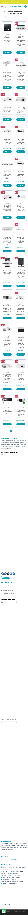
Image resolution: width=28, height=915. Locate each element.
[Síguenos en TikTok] (8, 573)
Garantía (5, 587)
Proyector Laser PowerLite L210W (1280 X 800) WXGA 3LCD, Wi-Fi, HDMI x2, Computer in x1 (7, 378)
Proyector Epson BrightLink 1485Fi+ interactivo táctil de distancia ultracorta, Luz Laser (7, 76)
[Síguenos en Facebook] (2, 573)
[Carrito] (25, 6)
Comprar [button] (8, 52)
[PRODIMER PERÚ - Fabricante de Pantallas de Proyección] (13, 6)
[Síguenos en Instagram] (5, 573)
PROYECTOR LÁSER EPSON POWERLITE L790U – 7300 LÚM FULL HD (21, 308)
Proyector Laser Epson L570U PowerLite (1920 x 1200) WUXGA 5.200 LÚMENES (7, 308)
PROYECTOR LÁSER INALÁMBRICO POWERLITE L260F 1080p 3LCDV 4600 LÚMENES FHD (7, 342)
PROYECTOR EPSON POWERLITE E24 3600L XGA (7, 141)
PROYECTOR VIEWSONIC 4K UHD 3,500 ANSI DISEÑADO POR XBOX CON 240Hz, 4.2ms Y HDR (21, 413)
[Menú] (2, 6)
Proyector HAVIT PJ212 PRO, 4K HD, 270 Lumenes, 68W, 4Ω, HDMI (21, 240)
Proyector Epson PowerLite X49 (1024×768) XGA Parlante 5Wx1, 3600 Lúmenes (7, 207)
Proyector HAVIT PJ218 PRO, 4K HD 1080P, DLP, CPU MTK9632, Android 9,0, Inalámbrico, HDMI (21, 275)
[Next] (17, 431)
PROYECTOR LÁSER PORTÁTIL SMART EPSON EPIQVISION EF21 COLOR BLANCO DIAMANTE (21, 342)
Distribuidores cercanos (8, 853)
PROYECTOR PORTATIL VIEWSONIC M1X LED (7, 411)
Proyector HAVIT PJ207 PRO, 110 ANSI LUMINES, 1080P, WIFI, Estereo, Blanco (21, 207)
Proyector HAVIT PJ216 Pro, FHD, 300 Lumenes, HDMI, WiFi (7, 273)
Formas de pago (7, 585)
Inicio (4, 12)
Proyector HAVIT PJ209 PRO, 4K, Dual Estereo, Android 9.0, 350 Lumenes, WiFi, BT (7, 241)
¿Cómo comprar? (7, 596)
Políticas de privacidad (8, 593)
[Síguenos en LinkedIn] (14, 573)
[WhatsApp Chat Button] (4, 911)
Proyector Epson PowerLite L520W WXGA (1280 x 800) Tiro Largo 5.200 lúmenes (7, 175)
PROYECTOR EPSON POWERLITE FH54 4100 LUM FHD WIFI (21, 142)
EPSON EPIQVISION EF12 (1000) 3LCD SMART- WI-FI (7, 38)
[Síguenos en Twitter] (11, 573)
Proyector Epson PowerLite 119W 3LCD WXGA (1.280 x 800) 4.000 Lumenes (21, 110)
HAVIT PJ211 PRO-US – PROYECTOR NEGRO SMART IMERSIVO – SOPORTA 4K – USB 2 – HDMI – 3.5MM (21, 40)
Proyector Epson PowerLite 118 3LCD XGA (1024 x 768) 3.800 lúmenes (7, 110)
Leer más (21, 52)
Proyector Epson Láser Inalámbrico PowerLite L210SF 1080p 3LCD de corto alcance (21, 76)
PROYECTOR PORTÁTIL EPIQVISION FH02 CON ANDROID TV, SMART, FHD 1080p (20, 378)
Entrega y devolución (8, 590)
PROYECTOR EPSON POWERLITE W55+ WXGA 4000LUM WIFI (21, 174)
